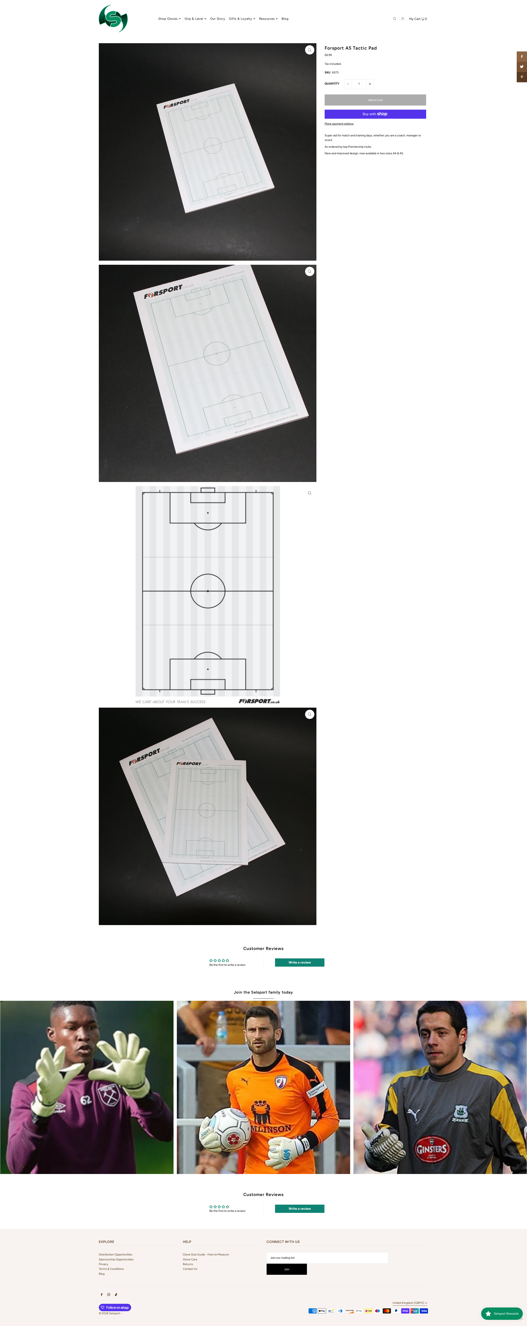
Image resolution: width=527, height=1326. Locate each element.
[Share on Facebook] (522, 56)
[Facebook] (102, 1295)
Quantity (332, 83)
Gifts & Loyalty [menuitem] (240, 19)
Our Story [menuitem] (217, 19)
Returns (188, 1264)
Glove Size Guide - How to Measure (206, 1254)
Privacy (103, 1264)
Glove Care (190, 1259)
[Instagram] (108, 1295)
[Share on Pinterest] (522, 77)
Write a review (300, 962)
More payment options (339, 123)
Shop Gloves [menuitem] (167, 19)
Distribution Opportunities (115, 1254)
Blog (102, 1274)
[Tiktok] (116, 1295)
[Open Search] (394, 18)
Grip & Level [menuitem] (194, 19)
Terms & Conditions (111, 1269)
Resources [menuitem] (267, 19)
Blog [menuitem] (285, 19)
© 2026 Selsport (109, 1313)
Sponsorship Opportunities (116, 1259)
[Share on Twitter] (522, 67)
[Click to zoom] (309, 50)
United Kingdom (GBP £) (408, 1303)
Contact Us (190, 1269)
